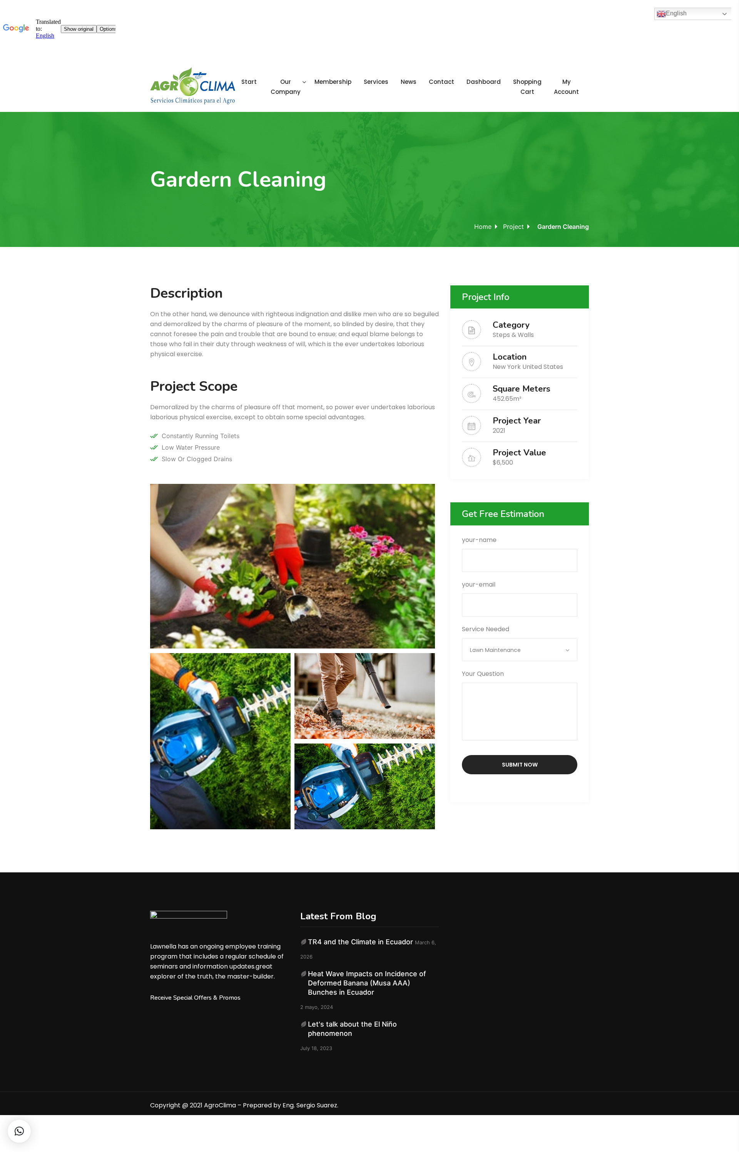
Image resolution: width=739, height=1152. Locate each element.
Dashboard (483, 82)
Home (483, 226)
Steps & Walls (513, 334)
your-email (478, 584)
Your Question (483, 673)
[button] (19, 1131)
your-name (479, 539)
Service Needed (491, 639)
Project (513, 226)
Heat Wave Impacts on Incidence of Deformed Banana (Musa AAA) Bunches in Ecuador (367, 983)
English (676, 13)
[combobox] (519, 649)
